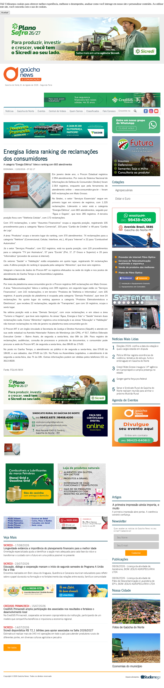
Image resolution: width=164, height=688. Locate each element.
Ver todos (12, 647)
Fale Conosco (109, 111)
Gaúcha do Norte (25, 111)
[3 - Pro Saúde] (82, 505)
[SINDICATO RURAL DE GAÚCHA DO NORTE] (56, 435)
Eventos (41, 111)
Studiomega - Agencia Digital (143, 676)
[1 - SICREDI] (56, 403)
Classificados (92, 111)
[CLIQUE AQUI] (136, 445)
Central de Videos (57, 111)
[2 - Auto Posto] (30, 502)
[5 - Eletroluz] (136, 246)
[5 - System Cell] (136, 333)
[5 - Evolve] (136, 290)
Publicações (120, 559)
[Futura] (136, 175)
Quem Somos (76, 111)
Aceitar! (4, 12)
